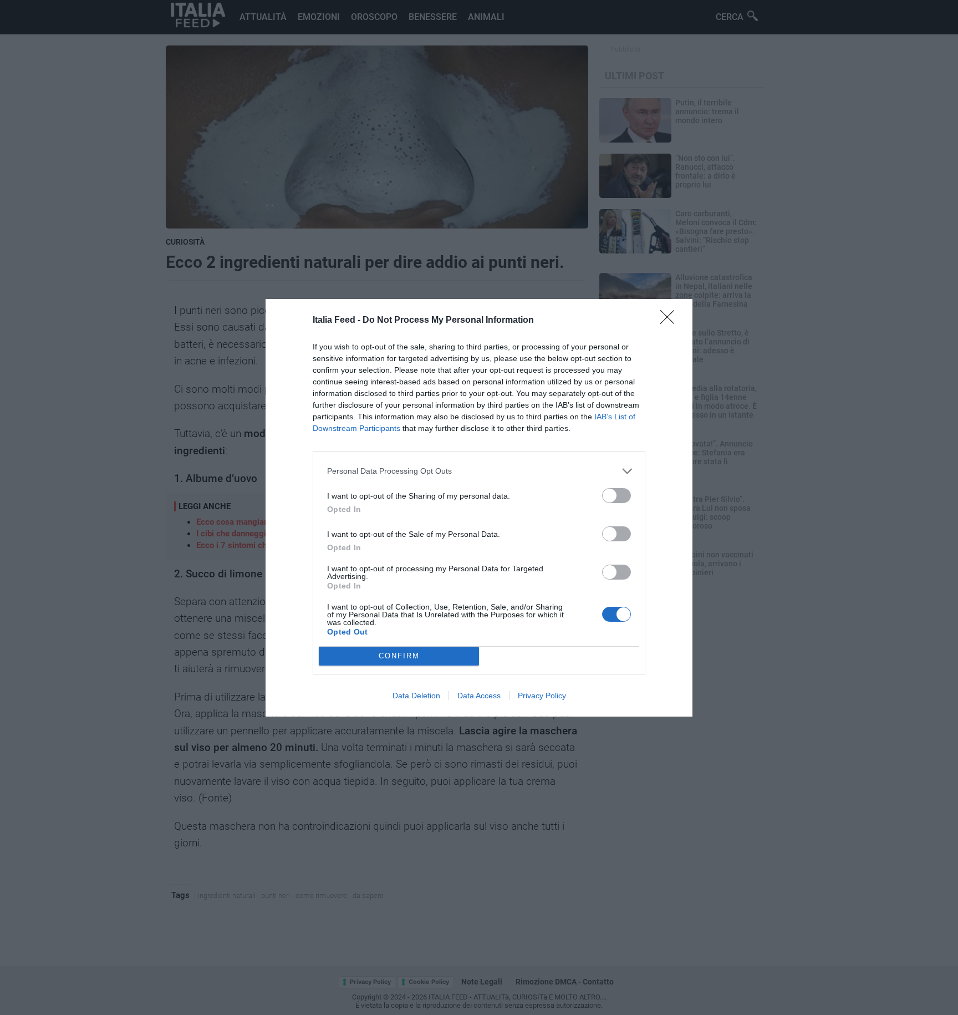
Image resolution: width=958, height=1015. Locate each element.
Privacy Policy (542, 695)
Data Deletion (416, 695)
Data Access (479, 695)
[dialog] (479, 508)
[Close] (670, 320)
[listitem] (479, 471)
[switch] (616, 495)
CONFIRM (399, 656)
